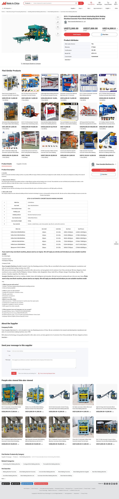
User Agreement (68, 493)
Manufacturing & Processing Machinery (16, 11)
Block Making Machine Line (27, 475)
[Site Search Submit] (81, 3)
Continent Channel (78, 488)
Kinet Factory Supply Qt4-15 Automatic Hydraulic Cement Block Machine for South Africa (10, 94)
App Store (5, 483)
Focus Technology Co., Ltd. (48, 493)
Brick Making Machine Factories (27, 471)
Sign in (115, 4)
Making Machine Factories (9, 471)
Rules (116, 8)
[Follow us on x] (107, 483)
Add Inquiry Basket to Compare (32, 63)
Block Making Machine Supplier (81, 471)
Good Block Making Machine (10, 475)
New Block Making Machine (99, 471)
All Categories (7, 8)
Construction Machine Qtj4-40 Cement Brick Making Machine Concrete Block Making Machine (68, 151)
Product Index (87, 488)
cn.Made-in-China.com (75, 490)
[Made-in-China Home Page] (10, 3)
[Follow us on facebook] (105, 483)
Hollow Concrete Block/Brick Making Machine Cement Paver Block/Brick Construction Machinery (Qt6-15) (34, 408)
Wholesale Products (59, 488)
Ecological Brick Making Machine (31, 464)
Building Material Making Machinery (37, 11)
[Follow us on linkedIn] (116, 483)
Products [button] (27, 3)
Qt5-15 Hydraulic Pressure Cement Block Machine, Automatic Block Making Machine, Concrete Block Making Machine (59, 441)
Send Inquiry (77, 34)
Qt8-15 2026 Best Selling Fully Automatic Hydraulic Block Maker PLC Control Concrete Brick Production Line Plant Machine (10, 151)
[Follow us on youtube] (112, 483)
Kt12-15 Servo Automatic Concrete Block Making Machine (88, 94)
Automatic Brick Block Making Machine (47, 475)
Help (88, 8)
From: (9, 351)
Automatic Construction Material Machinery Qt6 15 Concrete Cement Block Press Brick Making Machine (68, 94)
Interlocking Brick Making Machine (11, 464)
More (3, 478)
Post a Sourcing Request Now (46, 373)
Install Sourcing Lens (42, 483)
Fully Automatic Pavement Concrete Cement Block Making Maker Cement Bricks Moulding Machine (87, 151)
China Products (34, 488)
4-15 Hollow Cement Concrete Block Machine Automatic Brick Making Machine (107, 123)
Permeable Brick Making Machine (51, 464)
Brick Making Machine (53, 11)
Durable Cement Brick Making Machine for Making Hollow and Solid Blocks (107, 151)
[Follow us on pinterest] (114, 483)
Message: (8, 360)
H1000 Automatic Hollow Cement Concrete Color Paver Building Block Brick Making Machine (49, 151)
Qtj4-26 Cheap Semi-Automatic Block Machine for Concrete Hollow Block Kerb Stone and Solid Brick (106, 408)
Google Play (15, 483)
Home (3, 11)
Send (14, 373)
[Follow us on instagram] (109, 483)
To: (10, 355)
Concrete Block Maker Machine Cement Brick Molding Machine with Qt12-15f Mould (48, 123)
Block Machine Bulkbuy (66, 475)
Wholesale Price (69, 488)
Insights (93, 488)
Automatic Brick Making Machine (68, 11)
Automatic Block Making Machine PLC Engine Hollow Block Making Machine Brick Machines (10, 123)
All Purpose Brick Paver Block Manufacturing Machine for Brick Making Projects (88, 123)
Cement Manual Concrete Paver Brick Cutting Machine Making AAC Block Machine (30, 151)
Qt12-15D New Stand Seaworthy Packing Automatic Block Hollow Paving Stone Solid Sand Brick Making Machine (107, 94)
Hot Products (27, 488)
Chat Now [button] (105, 34)
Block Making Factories (64, 471)
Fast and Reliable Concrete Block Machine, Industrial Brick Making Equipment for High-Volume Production (68, 123)
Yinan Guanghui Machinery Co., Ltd (76, 21)
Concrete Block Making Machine (47, 471)
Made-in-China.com (52, 490)
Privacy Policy (84, 493)
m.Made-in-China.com (63, 490)
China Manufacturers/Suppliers (46, 488)
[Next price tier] (117, 28)
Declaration (76, 493)
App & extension (98, 8)
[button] (76, 3)
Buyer (80, 8)
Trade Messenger (27, 483)
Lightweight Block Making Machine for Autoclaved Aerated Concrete (49, 94)
